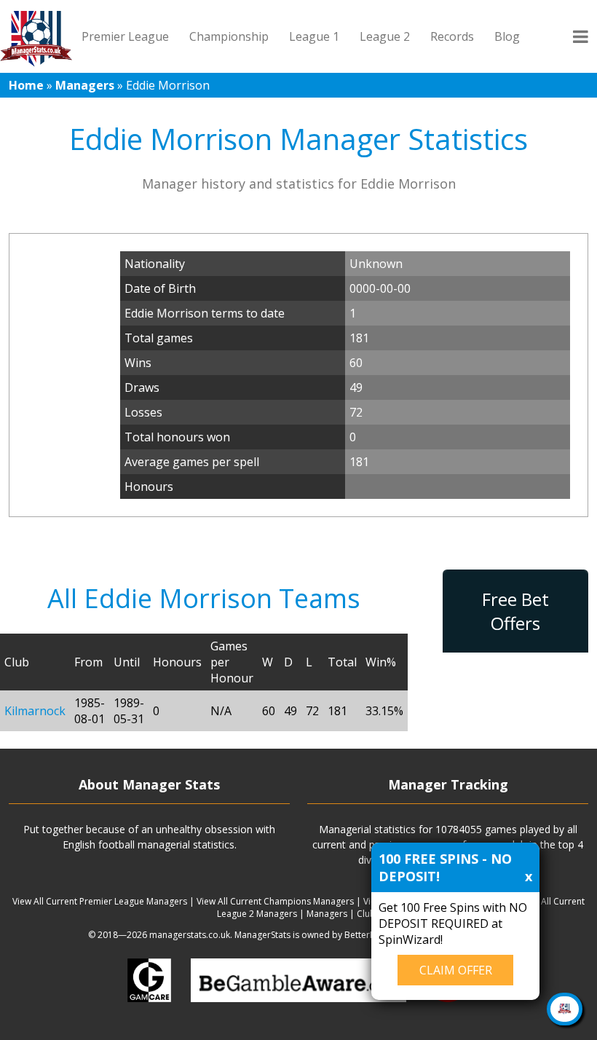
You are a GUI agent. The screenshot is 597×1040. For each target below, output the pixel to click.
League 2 (385, 36)
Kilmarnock (35, 711)
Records (452, 36)
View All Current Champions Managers (275, 901)
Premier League (125, 36)
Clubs (368, 913)
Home (26, 85)
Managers (84, 85)
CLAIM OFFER (455, 970)
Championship (229, 36)
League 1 (314, 36)
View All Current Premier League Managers (99, 901)
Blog (507, 36)
